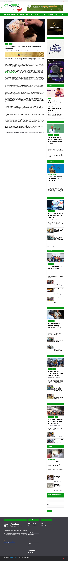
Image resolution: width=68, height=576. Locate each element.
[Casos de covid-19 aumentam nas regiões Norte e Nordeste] (55, 453)
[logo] (13, 523)
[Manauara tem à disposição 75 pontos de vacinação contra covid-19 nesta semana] (50, 479)
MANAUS (56, 417)
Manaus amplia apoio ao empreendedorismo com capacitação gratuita (58, 434)
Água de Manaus (31, 552)
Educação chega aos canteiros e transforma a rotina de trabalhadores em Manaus (58, 339)
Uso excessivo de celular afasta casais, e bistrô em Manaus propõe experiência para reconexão (58, 291)
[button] (1, 6)
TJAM (29, 541)
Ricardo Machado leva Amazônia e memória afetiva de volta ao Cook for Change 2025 (58, 282)
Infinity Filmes (43, 525)
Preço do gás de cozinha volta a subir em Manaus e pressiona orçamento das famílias (58, 397)
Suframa (29, 527)
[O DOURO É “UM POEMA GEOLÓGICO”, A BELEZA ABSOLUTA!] (55, 168)
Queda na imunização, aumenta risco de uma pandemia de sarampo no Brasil (55, 140)
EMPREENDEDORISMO (51, 417)
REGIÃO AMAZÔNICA (14, 14)
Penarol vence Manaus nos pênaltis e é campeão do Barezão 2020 (14, 133)
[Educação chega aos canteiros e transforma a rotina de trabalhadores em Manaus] (50, 340)
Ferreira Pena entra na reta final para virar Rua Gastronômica (23, 2)
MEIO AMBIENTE (33, 14)
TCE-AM (29, 543)
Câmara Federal (31, 534)
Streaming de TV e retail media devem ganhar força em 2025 (58, 230)
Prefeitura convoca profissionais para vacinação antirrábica (54, 325)
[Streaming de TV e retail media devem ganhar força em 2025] (50, 231)
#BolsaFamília (27, 50)
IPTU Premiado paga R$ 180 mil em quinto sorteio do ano (55, 268)
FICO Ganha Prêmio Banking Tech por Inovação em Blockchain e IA (54, 245)
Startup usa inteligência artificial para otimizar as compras (55, 215)
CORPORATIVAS (50, 14)
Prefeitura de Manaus (9, 62)
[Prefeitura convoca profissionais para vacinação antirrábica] (55, 314)
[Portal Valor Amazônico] (5, 14)
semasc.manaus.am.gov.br (13, 73)
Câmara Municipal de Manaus (33, 539)
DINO (56, 219)
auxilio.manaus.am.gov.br (11, 71)
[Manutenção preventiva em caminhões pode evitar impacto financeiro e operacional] (50, 238)
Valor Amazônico (8, 50)
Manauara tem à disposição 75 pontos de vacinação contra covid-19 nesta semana (58, 478)
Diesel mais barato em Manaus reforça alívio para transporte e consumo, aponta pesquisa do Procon (58, 388)
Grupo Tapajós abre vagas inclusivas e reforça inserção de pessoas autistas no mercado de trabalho (58, 348)
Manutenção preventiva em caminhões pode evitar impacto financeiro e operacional (58, 238)
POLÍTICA (28, 14)
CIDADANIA (39, 14)
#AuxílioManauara (22, 50)
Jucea (29, 548)
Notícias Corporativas (51, 211)
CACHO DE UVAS (50, 174)
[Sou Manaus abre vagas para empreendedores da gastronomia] (55, 410)
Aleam (29, 536)
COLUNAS (44, 14)
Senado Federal (31, 532)
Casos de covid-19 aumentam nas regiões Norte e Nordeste (55, 464)
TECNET (42, 523)
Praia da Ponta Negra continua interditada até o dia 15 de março (34, 133)
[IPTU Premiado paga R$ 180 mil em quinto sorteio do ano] (55, 257)
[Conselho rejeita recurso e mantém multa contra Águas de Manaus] (55, 362)
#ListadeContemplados (33, 50)
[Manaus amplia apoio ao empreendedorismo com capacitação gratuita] (50, 435)
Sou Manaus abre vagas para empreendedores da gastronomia (55, 421)
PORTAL (55, 14)
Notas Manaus (31, 545)
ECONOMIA (22, 14)
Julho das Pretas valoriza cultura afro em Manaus (58, 440)
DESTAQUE (10, 43)
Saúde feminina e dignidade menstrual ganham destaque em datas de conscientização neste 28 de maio (55, 105)
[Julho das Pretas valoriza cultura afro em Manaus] (50, 441)
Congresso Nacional (32, 530)
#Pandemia (39, 50)
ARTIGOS (49, 98)
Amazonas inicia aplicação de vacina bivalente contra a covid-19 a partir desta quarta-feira (58, 486)
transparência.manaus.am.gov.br (11, 72)
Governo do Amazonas (32, 525)
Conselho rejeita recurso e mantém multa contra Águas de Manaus (55, 373)
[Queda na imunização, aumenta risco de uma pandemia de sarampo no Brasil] (55, 128)
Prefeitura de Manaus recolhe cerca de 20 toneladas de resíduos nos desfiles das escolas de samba (58, 300)
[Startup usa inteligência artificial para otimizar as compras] (55, 205)
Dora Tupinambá (58, 467)
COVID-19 (8, 14)
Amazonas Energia (31, 550)
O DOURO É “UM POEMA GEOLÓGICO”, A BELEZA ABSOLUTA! (55, 179)
